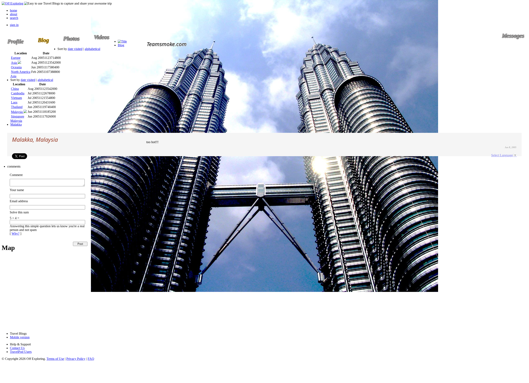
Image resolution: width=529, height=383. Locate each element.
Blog (121, 45)
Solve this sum (19, 212)
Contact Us (17, 348)
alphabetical (92, 49)
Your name (17, 190)
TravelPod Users (21, 351)
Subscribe (180, 126)
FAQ (91, 358)
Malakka (16, 124)
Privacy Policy (75, 358)
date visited (75, 49)
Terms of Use (55, 358)
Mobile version (20, 337)
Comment (16, 175)
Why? (15, 233)
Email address (19, 201)
